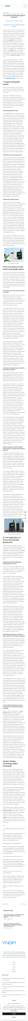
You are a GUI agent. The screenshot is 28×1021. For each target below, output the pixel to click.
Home (14, 962)
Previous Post (5, 904)
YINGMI (7, 6)
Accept (14, 1013)
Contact (14, 971)
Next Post (24, 904)
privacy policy (14, 1010)
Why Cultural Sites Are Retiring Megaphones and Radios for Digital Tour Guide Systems (13, 925)
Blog (11, 918)
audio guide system (8, 24)
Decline (14, 1017)
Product (14, 964)
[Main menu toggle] (25, 6)
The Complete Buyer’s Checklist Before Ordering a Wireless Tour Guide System (14, 916)
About (14, 969)
